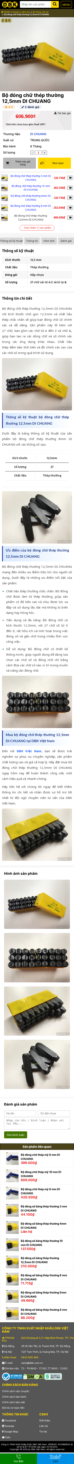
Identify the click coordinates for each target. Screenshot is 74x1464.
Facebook (10, 1420)
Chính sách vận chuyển (15, 1391)
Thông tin (32, 240)
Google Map (10, 1431)
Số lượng (9, 152)
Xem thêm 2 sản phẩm (37, 227)
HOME (6, 12)
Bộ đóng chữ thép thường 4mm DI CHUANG (31, 197)
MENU (66, 4)
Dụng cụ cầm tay (21, 12)
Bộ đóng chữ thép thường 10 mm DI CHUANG (31, 188)
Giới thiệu (44, 1420)
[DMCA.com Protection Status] (33, 1376)
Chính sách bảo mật (13, 1402)
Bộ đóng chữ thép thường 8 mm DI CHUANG (30, 208)
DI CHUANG (38, 134)
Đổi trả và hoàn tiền (13, 1407)
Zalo (7, 1437)
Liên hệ (43, 1426)
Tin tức (43, 1431)
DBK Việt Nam (29, 751)
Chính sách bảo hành (14, 1396)
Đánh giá (66, 240)
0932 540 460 (29, 1357)
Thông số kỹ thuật (11, 240)
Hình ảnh (49, 240)
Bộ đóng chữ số (40, 12)
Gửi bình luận (15, 1134)
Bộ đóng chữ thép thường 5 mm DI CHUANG (30, 178)
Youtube (9, 1426)
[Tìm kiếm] (55, 3)
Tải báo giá (64, 113)
